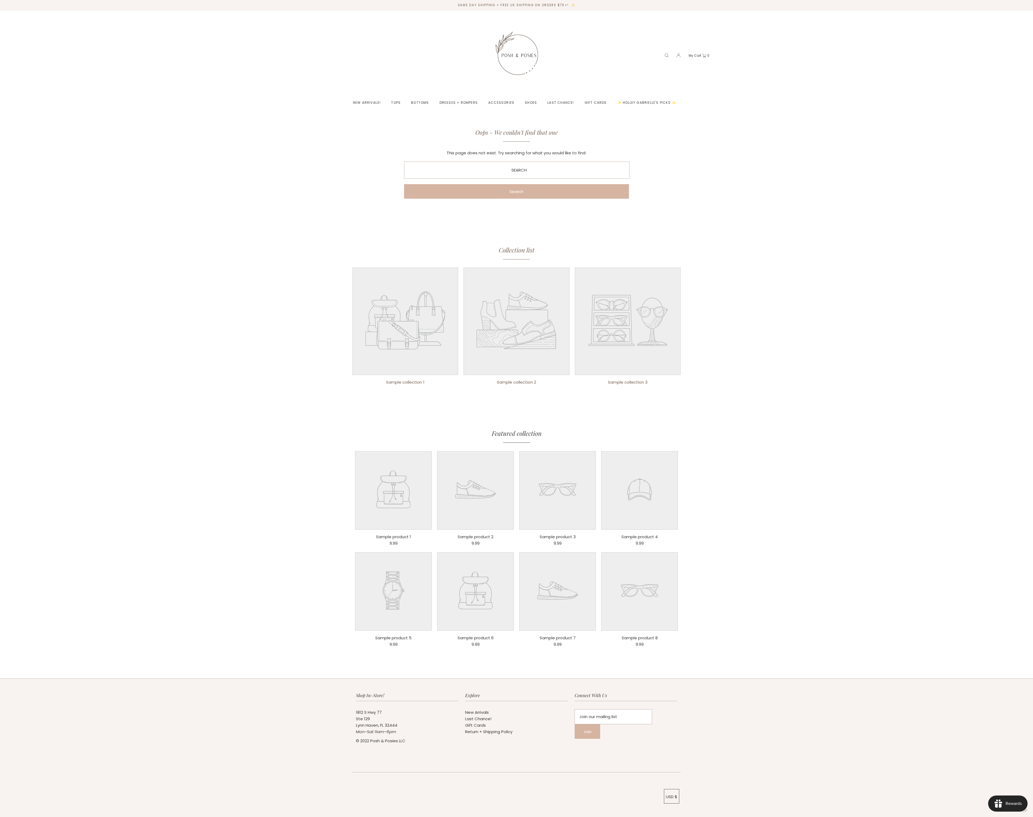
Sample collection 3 (628, 382)
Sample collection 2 (516, 382)
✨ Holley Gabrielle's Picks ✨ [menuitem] (646, 102)
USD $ (671, 797)
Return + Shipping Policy (488, 731)
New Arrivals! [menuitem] (367, 102)
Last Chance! (478, 719)
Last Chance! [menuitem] (560, 102)
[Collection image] (405, 371)
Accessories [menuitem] (501, 102)
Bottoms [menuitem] (420, 102)
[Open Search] (666, 55)
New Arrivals (477, 712)
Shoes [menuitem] (531, 102)
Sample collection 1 (405, 382)
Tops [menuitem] (396, 102)
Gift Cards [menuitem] (596, 102)
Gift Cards (475, 725)
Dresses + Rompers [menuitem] (459, 102)
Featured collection (517, 433)
